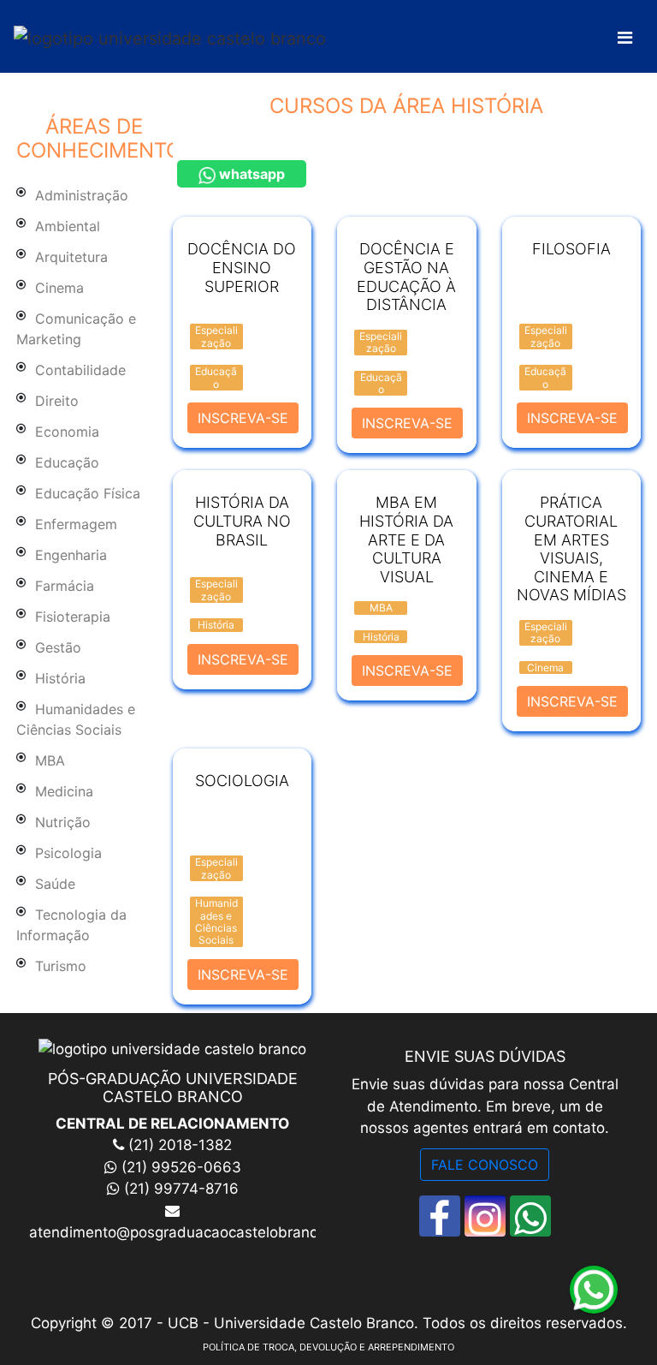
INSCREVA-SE (243, 417)
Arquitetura (71, 256)
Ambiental (67, 226)
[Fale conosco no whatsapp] (530, 1216)
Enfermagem (76, 524)
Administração (81, 195)
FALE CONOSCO (484, 1164)
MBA (50, 760)
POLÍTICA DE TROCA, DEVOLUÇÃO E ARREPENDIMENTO (328, 1347)
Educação (67, 462)
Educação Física (87, 493)
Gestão (58, 647)
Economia (67, 431)
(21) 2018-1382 (178, 1144)
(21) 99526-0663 (181, 1167)
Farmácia (64, 585)
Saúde (55, 883)
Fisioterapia (72, 616)
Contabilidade (80, 370)
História (60, 678)
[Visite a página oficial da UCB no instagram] (485, 1216)
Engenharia (71, 554)
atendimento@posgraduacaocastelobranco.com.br (203, 1232)
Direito (57, 400)
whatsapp (250, 173)
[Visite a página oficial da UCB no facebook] (439, 1216)
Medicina (64, 791)
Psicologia (68, 852)
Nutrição (63, 822)
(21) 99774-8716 (181, 1188)
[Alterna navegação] (625, 38)
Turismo (60, 966)
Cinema (59, 287)
